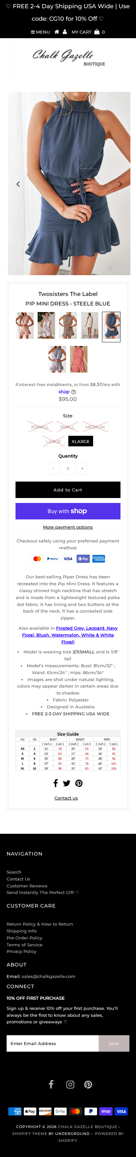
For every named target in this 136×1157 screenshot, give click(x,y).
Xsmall (40, 427)
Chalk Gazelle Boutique (87, 1126)
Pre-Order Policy (24, 937)
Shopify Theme (29, 1133)
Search (14, 872)
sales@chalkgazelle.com (49, 976)
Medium (95, 427)
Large (53, 441)
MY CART (88, 32)
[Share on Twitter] (67, 784)
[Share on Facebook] (55, 784)
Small (67, 427)
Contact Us (18, 878)
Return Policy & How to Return (40, 924)
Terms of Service (25, 944)
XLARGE (81, 441)
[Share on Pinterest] (79, 784)
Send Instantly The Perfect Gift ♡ (43, 892)
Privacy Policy (21, 951)
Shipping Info (22, 930)
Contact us (66, 798)
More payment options (68, 527)
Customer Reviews (27, 885)
